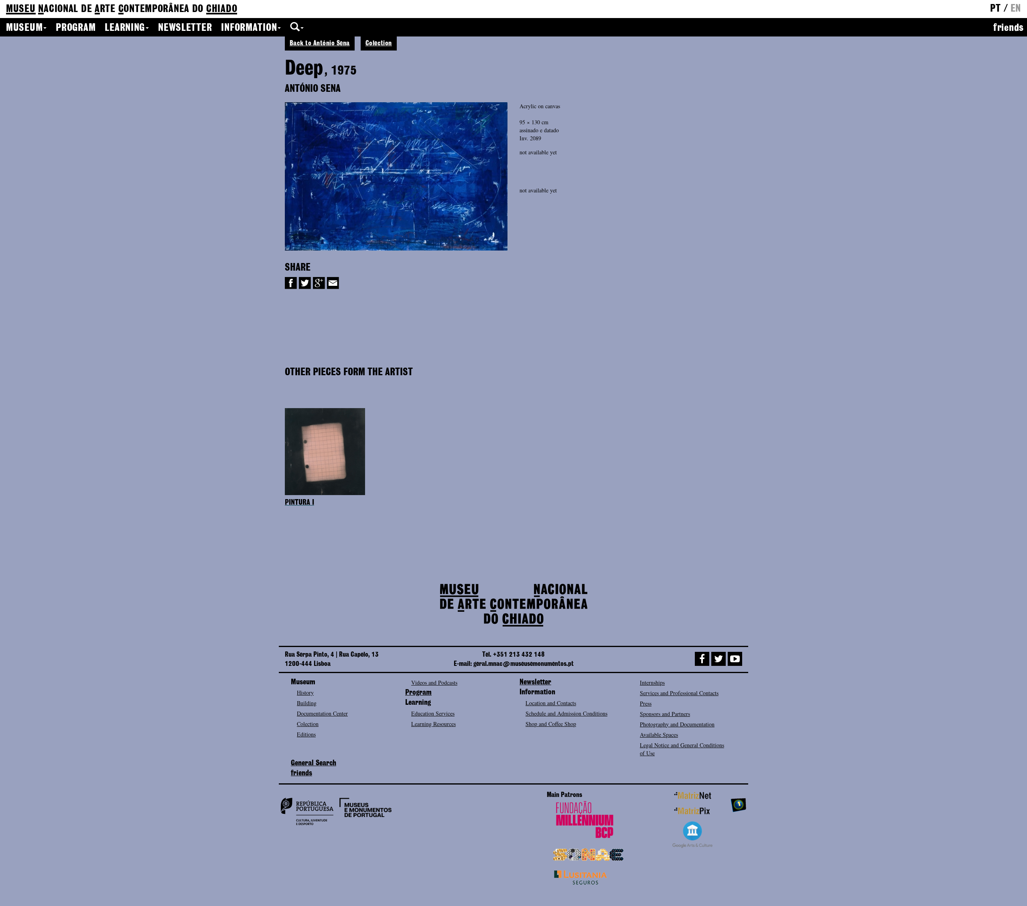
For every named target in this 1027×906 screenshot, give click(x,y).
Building (307, 703)
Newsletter (185, 28)
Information (249, 28)
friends (1008, 28)
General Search (313, 763)
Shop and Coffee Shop (551, 724)
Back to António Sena (320, 43)
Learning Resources (433, 724)
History (305, 692)
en (1016, 9)
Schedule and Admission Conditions (566, 713)
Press (646, 703)
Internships (652, 682)
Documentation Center (322, 713)
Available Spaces (659, 734)
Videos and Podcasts (434, 682)
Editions (306, 734)
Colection (378, 43)
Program (75, 28)
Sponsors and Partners (665, 714)
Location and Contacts (551, 703)
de (121, 9)
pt (995, 9)
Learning (125, 28)
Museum (24, 28)
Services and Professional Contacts (679, 693)
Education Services (433, 713)
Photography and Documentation (677, 724)
